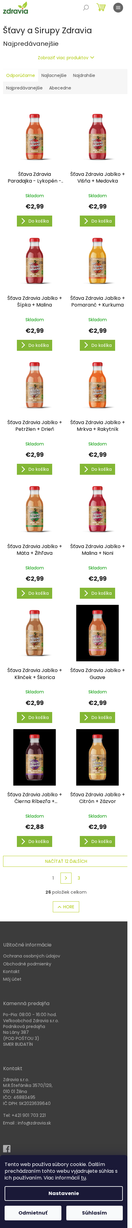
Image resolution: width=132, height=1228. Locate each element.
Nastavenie (64, 1193)
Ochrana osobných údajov (31, 956)
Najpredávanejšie (24, 88)
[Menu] (118, 8)
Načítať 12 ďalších (66, 861)
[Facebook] (8, 1151)
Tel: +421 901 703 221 (24, 1115)
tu (83, 1177)
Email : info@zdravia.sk (27, 1123)
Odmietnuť (32, 1212)
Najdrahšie (84, 75)
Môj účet (12, 979)
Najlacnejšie (54, 75)
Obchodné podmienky (27, 964)
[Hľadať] (86, 8)
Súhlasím (94, 1212)
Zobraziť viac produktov (63, 58)
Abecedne (60, 88)
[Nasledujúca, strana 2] (66, 878)
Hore (68, 907)
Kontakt (11, 972)
